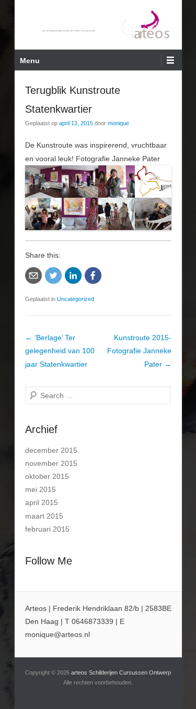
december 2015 (51, 450)
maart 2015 (44, 516)
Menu (30, 60)
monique (118, 123)
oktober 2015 (47, 476)
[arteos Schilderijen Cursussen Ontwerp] (98, 24)
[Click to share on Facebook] (93, 275)
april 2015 (41, 502)
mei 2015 (40, 489)
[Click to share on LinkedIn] (73, 275)
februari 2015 (47, 529)
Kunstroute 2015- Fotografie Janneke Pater (139, 350)
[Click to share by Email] (33, 275)
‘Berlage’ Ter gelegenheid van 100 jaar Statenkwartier (60, 350)
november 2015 (51, 463)
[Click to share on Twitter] (53, 275)
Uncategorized (75, 299)
